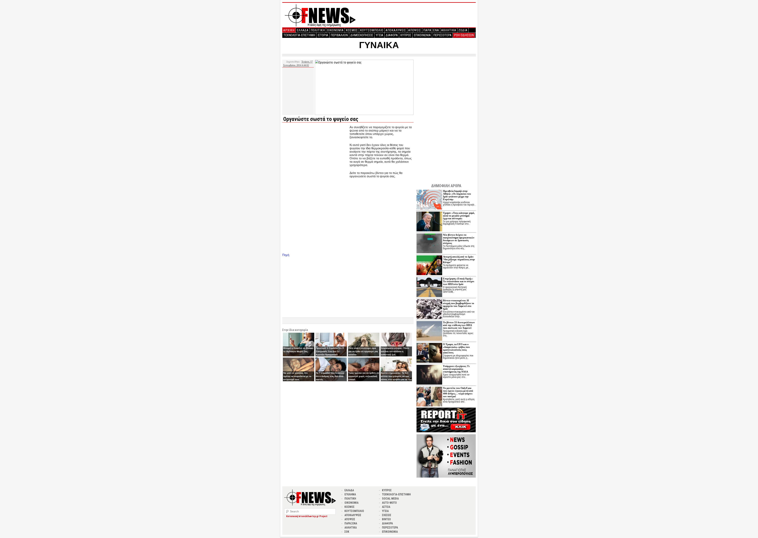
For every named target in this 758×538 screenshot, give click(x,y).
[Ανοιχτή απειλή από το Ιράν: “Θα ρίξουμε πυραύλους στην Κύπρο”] (429, 265)
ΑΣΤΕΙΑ (386, 506)
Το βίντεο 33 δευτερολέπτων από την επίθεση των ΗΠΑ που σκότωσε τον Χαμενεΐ (459, 325)
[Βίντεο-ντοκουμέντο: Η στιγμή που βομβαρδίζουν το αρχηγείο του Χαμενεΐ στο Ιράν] (429, 309)
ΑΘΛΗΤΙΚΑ (448, 30)
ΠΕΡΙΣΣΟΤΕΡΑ (442, 35)
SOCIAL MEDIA (390, 498)
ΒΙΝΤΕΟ (386, 519)
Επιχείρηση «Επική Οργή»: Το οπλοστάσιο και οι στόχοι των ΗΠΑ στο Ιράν (458, 281)
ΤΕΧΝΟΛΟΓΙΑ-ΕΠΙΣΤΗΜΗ (299, 35)
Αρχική (289, 30)
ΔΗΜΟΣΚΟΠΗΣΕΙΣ (361, 35)
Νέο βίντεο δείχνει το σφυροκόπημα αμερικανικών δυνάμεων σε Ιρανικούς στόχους (458, 239)
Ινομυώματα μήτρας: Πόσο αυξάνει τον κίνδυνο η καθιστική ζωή (395, 351)
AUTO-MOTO (389, 502)
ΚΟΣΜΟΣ (352, 30)
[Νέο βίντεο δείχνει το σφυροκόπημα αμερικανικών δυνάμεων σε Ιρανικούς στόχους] (429, 244)
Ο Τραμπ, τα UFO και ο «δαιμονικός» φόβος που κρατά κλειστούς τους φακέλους (456, 348)
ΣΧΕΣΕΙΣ (386, 515)
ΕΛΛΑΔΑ (303, 30)
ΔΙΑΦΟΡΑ (392, 35)
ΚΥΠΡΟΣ (405, 35)
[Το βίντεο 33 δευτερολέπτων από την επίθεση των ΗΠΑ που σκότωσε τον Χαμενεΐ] (429, 331)
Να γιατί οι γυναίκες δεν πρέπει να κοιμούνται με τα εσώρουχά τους (297, 376)
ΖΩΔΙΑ (462, 30)
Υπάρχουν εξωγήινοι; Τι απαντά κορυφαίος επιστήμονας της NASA (456, 369)
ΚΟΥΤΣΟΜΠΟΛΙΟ (371, 30)
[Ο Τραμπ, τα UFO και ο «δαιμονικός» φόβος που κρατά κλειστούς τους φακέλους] (429, 353)
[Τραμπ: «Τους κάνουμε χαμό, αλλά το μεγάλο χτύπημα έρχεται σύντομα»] (429, 222)
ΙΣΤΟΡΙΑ (323, 35)
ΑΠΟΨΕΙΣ (414, 30)
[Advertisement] (315, 153)
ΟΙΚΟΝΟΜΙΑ (335, 30)
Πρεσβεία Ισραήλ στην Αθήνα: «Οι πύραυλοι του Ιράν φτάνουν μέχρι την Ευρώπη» (457, 195)
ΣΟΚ (346, 531)
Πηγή (285, 255)
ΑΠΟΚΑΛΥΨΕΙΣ (396, 30)
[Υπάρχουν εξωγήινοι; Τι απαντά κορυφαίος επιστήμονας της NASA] (429, 375)
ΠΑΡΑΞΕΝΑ (431, 30)
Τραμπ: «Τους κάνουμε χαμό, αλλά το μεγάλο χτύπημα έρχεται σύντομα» (459, 215)
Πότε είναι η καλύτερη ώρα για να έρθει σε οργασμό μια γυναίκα (363, 351)
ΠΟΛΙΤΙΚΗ (318, 30)
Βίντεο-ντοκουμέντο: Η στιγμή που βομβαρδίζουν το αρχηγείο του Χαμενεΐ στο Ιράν (458, 304)
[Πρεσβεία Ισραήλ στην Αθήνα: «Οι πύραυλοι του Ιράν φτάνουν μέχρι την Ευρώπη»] (429, 200)
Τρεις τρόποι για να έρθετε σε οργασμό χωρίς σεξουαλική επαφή (363, 376)
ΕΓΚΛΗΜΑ (350, 494)
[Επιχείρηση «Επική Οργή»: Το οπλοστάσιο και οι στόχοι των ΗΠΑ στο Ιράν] (429, 287)
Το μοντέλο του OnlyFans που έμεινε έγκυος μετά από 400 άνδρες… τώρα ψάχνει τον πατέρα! (458, 392)
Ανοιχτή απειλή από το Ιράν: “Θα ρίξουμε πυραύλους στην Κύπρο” (459, 259)
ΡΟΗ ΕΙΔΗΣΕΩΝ (464, 35)
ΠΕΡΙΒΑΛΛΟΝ (339, 35)
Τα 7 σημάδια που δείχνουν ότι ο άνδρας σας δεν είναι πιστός (330, 376)
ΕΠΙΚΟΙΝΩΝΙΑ (422, 35)
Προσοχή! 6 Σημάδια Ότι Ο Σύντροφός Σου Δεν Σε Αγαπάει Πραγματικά (330, 351)
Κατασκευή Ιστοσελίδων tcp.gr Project (306, 516)
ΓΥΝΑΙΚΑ (379, 45)
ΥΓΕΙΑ (379, 35)
